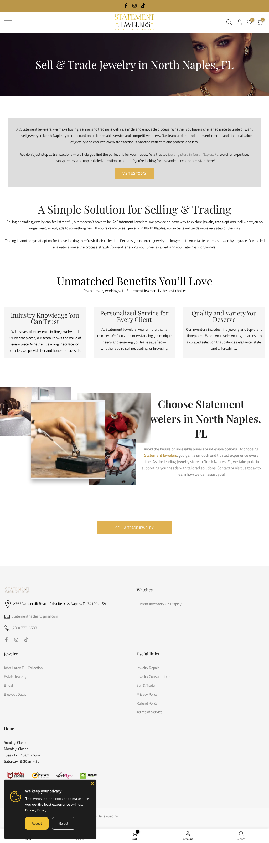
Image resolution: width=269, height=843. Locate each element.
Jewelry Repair (148, 667)
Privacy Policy (147, 694)
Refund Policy (147, 703)
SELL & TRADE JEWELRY (134, 527)
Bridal (8, 685)
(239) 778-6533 (24, 627)
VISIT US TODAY (134, 173)
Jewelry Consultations (153, 676)
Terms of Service (149, 712)
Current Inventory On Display (159, 603)
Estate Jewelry (15, 676)
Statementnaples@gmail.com (35, 616)
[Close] (92, 783)
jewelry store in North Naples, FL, (193, 154)
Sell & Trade (146, 685)
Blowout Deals (15, 694)
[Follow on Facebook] (125, 6)
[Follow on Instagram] (134, 6)
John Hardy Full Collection (23, 667)
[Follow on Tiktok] (143, 6)
